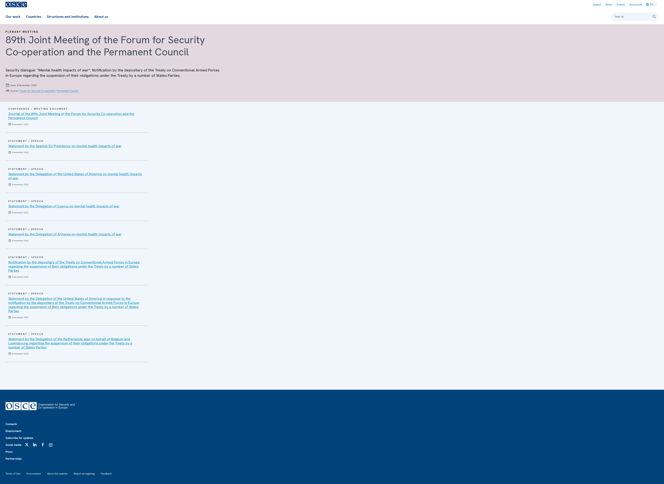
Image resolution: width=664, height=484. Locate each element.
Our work (13, 16)
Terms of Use (13, 473)
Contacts (11, 424)
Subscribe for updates (19, 438)
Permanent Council (67, 90)
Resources (636, 4)
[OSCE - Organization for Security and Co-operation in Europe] (16, 4)
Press (9, 452)
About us (101, 16)
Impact (597, 4)
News (609, 4)
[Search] (654, 16)
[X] (26, 444)
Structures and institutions (68, 16)
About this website (57, 473)
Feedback (106, 473)
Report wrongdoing (84, 473)
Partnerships (14, 458)
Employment (13, 431)
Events (621, 4)
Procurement (33, 473)
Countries (33, 16)
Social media (13, 445)
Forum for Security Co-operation (37, 90)
